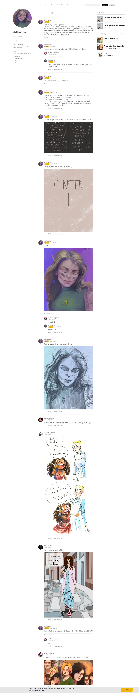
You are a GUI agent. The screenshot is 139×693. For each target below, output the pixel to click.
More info (32, 690)
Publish (112, 5)
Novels (47, 5)
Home (34, 5)
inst (16, 60)
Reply (46, 38)
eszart (107, 41)
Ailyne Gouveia (49, 418)
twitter (17, 56)
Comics (40, 5)
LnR (105, 53)
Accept (126, 690)
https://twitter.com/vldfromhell (56, 99)
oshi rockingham (53, 52)
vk (16, 62)
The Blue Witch (111, 38)
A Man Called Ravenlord (115, 46)
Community (55, 5)
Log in (105, 5)
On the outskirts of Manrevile (117, 17)
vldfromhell (48, 20)
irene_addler (48, 546)
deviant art (18, 58)
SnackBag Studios (50, 433)
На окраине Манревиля (115, 25)
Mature (63, 5)
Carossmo (109, 55)
